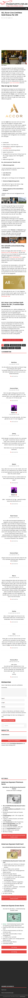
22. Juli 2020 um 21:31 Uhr (14, 554)
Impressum (3, 989)
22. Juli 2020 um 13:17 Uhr (14, 414)
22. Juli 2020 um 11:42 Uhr (14, 390)
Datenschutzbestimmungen (7, 992)
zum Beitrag (14, 951)
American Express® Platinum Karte (12, 783)
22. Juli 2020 (5, 18)
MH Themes (22, 996)
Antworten (15, 376)
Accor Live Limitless (14, 82)
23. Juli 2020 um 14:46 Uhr (14, 577)
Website (3, 706)
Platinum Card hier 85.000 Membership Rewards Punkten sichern (14, 836)
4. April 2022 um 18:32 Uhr (14, 661)
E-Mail (2, 702)
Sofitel (18, 348)
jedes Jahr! (12, 823)
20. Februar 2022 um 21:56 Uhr (14, 635)
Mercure (5, 348)
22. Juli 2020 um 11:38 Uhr (14, 364)
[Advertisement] (14, 35)
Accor (6, 345)
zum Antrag (14, 947)
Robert (11, 18)
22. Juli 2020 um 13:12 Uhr (14, 517)
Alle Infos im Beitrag (7, 831)
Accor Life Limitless (15, 345)
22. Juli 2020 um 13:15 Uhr (14, 496)
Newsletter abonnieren (14, 740)
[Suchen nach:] (14, 725)
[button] (26, 8)
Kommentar (4, 687)
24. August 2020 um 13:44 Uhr (14, 613)
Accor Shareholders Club (16, 257)
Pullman (11, 348)
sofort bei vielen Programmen (13, 822)
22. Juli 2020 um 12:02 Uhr (14, 435)
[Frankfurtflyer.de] (14, 6)
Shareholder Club (5, 296)
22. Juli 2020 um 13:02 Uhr (14, 465)
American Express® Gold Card (12, 844)
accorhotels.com (7, 148)
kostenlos (13, 828)
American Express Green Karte (12, 906)
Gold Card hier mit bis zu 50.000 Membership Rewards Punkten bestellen (14, 897)
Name (2, 698)
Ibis (24, 345)
